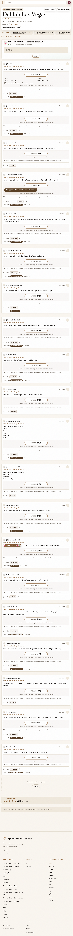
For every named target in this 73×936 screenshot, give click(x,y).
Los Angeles (6, 873)
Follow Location (50, 9)
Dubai (4, 911)
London (5, 904)
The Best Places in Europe (10, 886)
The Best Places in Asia (10, 889)
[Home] (2, 2)
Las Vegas (6, 879)
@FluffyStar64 (13, 24)
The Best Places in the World (11, 863)
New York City (7, 869)
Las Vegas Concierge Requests (14, 66)
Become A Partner (8, 928)
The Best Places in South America (13, 898)
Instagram (28, 866)
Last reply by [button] (16, 97)
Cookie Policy (30, 932)
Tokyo (5, 914)
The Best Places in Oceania (11, 901)
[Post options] (67, 63)
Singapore (6, 917)
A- (4, 854)
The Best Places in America (11, 866)
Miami (4, 876)
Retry (36, 786)
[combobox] (37, 2)
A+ (11, 854)
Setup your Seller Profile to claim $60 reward (20, 189)
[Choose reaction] (3, 93)
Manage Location (63, 9)
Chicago (5, 882)
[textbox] (36, 50)
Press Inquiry (6, 925)
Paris (4, 907)
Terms (27, 925)
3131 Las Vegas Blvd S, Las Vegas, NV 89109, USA (17, 21)
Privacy (28, 928)
